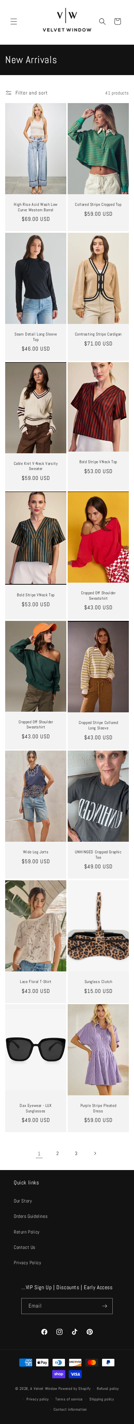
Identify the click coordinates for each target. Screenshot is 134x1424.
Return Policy (27, 1232)
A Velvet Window (43, 1388)
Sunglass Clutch (98, 981)
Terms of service (69, 1399)
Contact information (70, 1409)
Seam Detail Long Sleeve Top (35, 337)
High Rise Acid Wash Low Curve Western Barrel (36, 207)
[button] (13, 21)
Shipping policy (101, 1399)
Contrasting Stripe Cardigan (98, 334)
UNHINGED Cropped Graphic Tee (98, 855)
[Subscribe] (104, 1306)
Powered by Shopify (74, 1388)
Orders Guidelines (30, 1216)
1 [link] (39, 1153)
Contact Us (24, 1247)
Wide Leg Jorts (35, 852)
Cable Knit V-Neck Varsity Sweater (36, 466)
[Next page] (94, 1153)
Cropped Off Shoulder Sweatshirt (98, 595)
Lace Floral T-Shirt (35, 981)
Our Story (23, 1201)
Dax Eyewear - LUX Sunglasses (36, 1108)
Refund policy (108, 1388)
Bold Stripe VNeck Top (98, 462)
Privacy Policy (27, 1262)
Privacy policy (37, 1399)
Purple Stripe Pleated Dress (98, 1108)
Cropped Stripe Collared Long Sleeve (98, 725)
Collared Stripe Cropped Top (98, 204)
